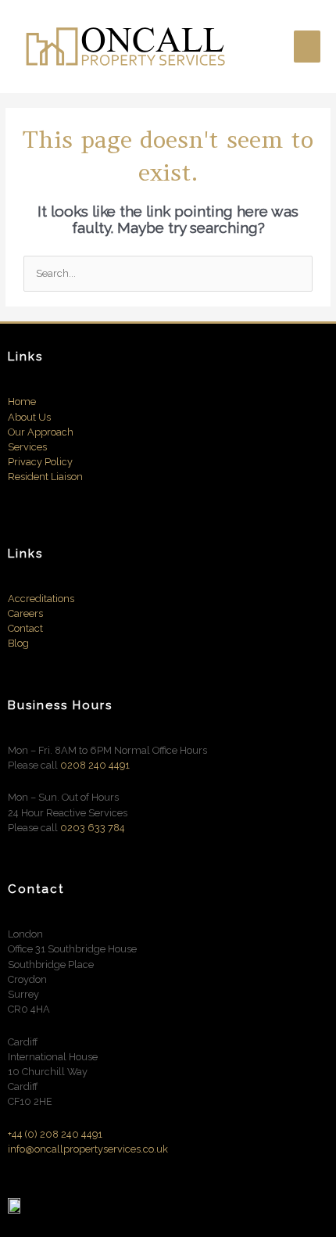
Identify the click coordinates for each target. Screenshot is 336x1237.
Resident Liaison (45, 476)
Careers (25, 613)
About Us (29, 417)
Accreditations (41, 598)
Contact (26, 628)
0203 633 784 (92, 828)
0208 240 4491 (95, 765)
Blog (18, 643)
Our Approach (40, 432)
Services (27, 447)
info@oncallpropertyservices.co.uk (88, 1149)
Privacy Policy (40, 462)
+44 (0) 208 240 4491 (55, 1134)
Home (22, 401)
